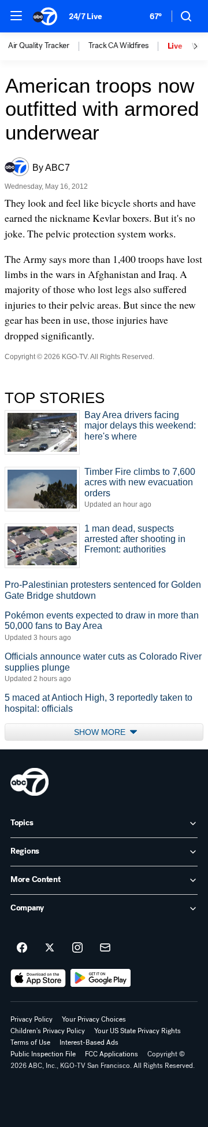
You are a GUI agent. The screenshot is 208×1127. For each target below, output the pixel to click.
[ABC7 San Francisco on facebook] (22, 948)
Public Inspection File (43, 1054)
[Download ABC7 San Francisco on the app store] (38, 978)
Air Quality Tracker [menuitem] (38, 46)
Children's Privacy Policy (47, 1030)
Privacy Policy (31, 1019)
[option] (48, 46)
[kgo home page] (29, 782)
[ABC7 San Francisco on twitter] (49, 948)
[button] (16, 15)
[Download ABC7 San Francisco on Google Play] (100, 978)
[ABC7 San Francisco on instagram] (77, 948)
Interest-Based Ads (89, 1042)
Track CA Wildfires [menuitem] (118, 46)
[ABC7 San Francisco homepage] (45, 16)
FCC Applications (111, 1054)
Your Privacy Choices (94, 1019)
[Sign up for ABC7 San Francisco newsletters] (105, 948)
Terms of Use (30, 1042)
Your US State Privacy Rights (137, 1030)
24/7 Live (85, 16)
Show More (101, 732)
